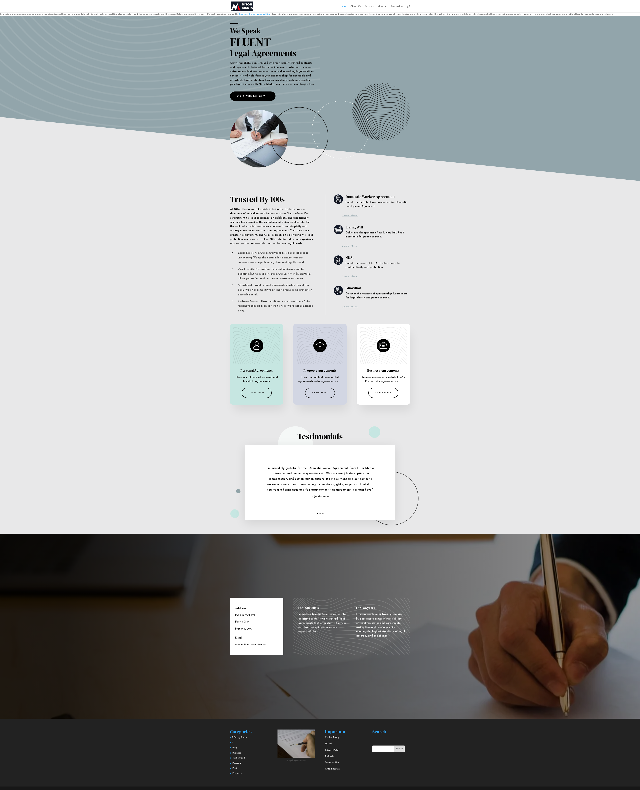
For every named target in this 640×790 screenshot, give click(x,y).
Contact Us (397, 6)
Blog (234, 748)
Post (234, 768)
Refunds (329, 756)
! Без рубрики (239, 737)
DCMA (328, 744)
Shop (380, 6)
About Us (355, 6)
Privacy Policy (332, 750)
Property (237, 773)
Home (343, 6)
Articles (369, 6)
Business (236, 753)
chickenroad (238, 758)
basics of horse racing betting (254, 14)
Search (399, 749)
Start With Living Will (253, 96)
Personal (236, 763)
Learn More (350, 215)
